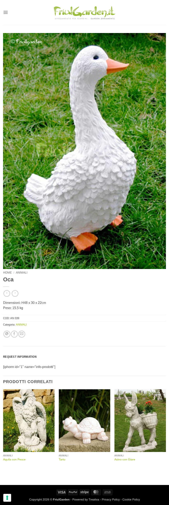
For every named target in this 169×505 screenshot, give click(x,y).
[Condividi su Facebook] (14, 334)
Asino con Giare (124, 459)
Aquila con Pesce (14, 459)
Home (7, 272)
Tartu (62, 459)
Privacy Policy (111, 499)
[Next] (166, 429)
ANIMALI (21, 272)
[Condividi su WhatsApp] (7, 334)
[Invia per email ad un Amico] (21, 334)
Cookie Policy (131, 499)
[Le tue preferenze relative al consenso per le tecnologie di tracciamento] (7, 498)
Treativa (94, 499)
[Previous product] (15, 293)
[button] (5, 12)
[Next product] (7, 293)
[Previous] (3, 429)
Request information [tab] (19, 356)
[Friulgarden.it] (84, 12)
